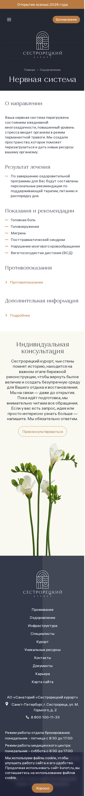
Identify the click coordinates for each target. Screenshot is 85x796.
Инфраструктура (42, 625)
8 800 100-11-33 (45, 717)
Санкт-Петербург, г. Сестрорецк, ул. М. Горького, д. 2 (45, 707)
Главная (29, 70)
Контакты (42, 657)
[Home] (42, 44)
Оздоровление (50, 70)
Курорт (42, 641)
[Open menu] (9, 19)
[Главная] (42, 584)
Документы (43, 665)
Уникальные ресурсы (42, 649)
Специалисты (42, 633)
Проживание (42, 609)
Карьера (42, 673)
